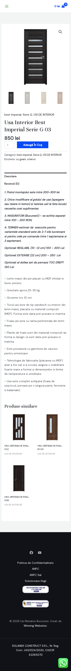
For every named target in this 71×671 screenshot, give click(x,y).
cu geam (21, 159)
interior (31, 159)
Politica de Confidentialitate (35, 563)
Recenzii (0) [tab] (11, 183)
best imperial (12, 114)
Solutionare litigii (35, 581)
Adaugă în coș (32, 145)
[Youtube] (39, 552)
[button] (60, 31)
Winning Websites (35, 625)
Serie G (27, 114)
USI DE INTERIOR (44, 114)
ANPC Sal (35, 575)
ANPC (35, 569)
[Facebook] (31, 552)
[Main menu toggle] (7, 6)
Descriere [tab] (10, 176)
